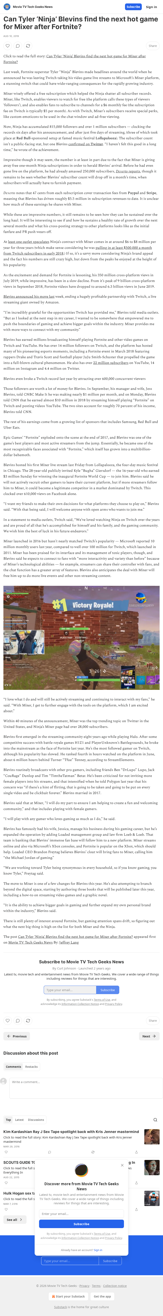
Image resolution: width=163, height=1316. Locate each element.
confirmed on (79, 144)
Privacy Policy (113, 1238)
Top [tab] (8, 1120)
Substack (60, 1307)
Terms (96, 1286)
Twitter (97, 144)
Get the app (102, 1296)
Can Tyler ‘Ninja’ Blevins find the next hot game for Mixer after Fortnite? (75, 937)
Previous (20, 1036)
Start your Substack (70, 1296)
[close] (122, 1165)
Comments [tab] (13, 1067)
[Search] (155, 1120)
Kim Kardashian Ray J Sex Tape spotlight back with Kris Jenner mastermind (71, 1132)
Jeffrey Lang (69, 942)
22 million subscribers (110, 363)
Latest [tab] (19, 1120)
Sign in (151, 7)
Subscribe (133, 7)
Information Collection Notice (80, 1238)
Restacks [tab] (31, 1067)
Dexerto (122, 171)
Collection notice (115, 1286)
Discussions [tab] (36, 1120)
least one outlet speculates (28, 242)
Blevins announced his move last (29, 296)
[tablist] (21, 1066)
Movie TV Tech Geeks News (30, 942)
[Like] (7, 46)
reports (134, 171)
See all (12, 1219)
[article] (81, 1142)
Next (146, 1036)
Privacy (84, 1286)
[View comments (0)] (18, 46)
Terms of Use (102, 1234)
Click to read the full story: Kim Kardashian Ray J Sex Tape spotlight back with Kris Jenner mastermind (67, 1139)
